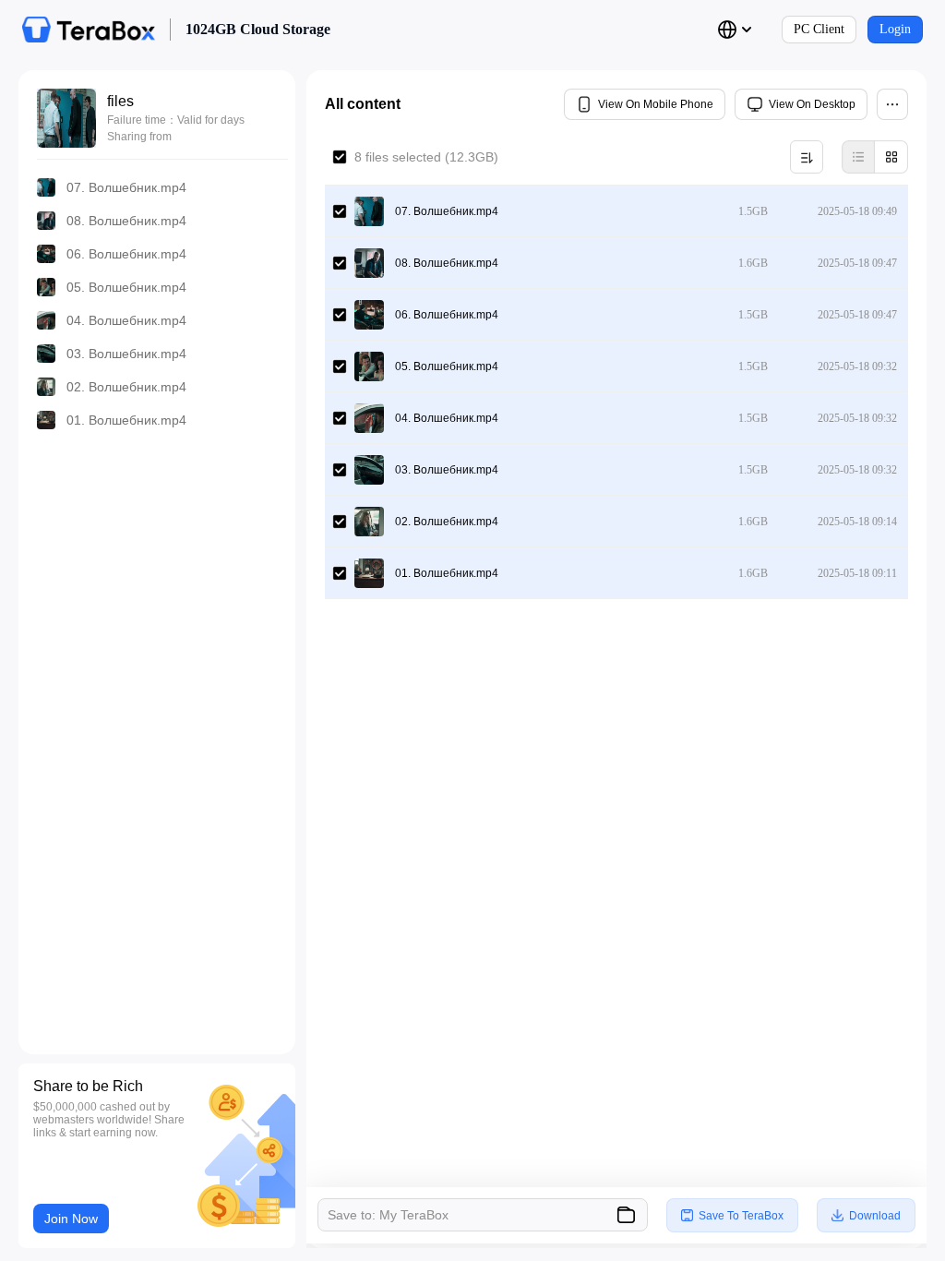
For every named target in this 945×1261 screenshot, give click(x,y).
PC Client (819, 29)
